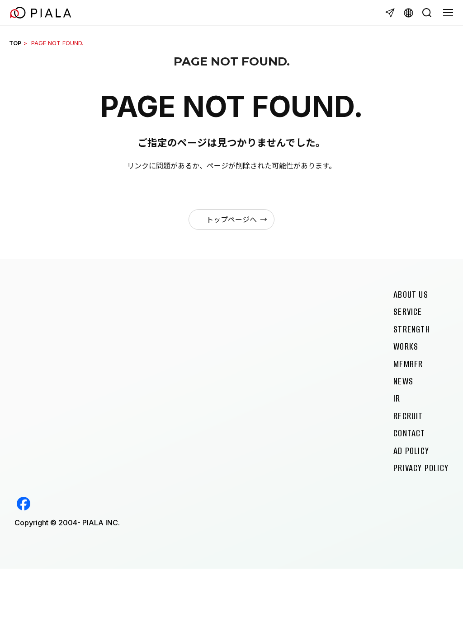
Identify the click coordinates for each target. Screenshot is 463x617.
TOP (15, 43)
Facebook (23, 503)
